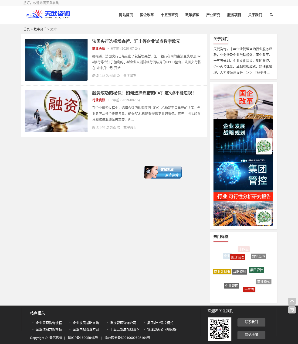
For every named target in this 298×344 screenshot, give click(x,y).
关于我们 (255, 15)
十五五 (249, 286)
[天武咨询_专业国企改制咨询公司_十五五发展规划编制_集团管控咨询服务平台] (48, 18)
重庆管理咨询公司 (123, 323)
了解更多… (262, 72)
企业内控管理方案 (86, 329)
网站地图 (251, 335)
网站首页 (126, 15)
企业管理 (231, 282)
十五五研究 (169, 15)
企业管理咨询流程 (49, 323)
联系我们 (251, 322)
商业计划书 (222, 270)
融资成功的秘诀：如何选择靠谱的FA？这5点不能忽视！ (144, 93)
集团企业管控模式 (160, 323)
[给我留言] (292, 310)
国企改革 (147, 15)
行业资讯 (98, 100)
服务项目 (234, 15)
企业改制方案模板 (49, 329)
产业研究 (213, 15)
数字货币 (129, 76)
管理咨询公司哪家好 (161, 329)
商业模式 (263, 280)
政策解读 (192, 15)
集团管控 (256, 266)
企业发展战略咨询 (86, 323)
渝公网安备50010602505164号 (127, 338)
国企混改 (237, 254)
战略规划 (239, 267)
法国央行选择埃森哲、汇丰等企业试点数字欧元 (136, 41)
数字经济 (258, 255)
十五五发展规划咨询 (124, 329)
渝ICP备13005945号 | (86, 338)
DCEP (239, 295)
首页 (26, 29)
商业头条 (98, 48)
